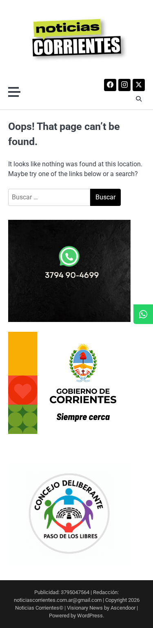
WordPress (90, 615)
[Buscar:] (49, 197)
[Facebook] (110, 85)
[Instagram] (124, 85)
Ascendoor (123, 608)
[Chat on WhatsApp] (143, 314)
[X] (139, 85)
